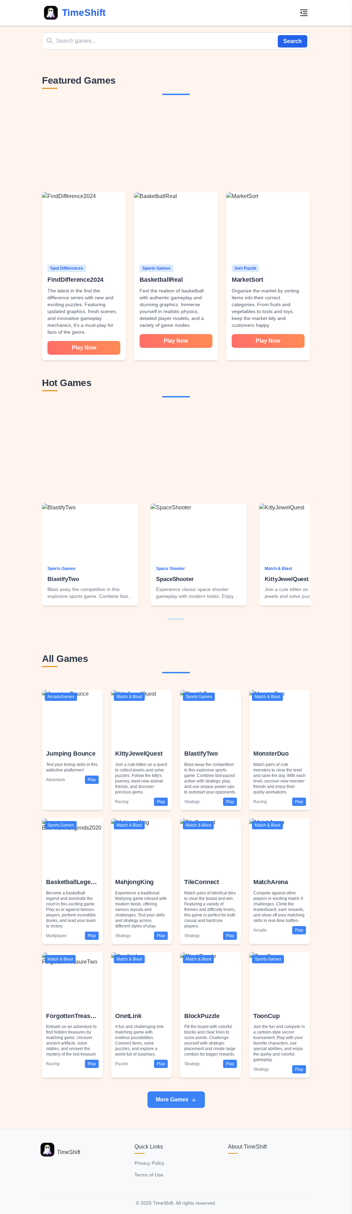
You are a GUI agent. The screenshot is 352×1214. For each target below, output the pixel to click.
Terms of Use (148, 1174)
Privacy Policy (149, 1163)
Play (92, 779)
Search (292, 41)
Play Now (84, 348)
